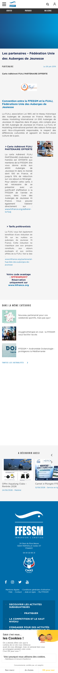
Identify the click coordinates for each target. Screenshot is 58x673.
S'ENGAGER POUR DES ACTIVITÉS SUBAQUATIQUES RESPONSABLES (29, 628)
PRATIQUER (31, 613)
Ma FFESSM (43, 592)
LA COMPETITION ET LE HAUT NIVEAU (26, 620)
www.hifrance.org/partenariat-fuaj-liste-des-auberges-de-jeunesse (18, 262)
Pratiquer (28, 10)
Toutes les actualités (13, 363)
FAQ (10, 592)
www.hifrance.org (18, 285)
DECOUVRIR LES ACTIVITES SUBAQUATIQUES (25, 605)
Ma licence (48, 10)
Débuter (9, 10)
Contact (18, 592)
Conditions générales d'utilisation (36, 590)
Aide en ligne (30, 592)
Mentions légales (12, 590)
